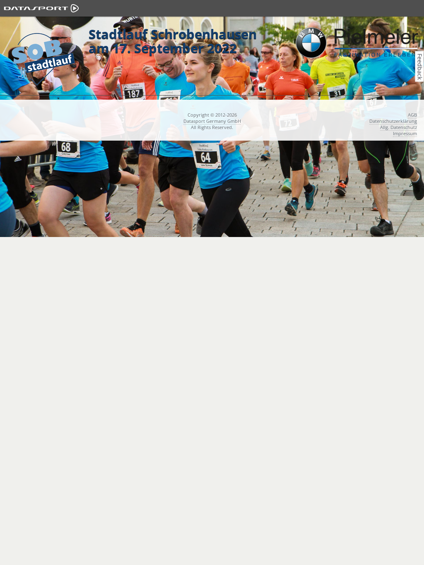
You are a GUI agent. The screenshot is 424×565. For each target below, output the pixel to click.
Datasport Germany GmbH (212, 121)
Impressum (405, 133)
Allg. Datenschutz (398, 127)
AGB (412, 115)
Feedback (420, 66)
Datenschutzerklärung (393, 121)
